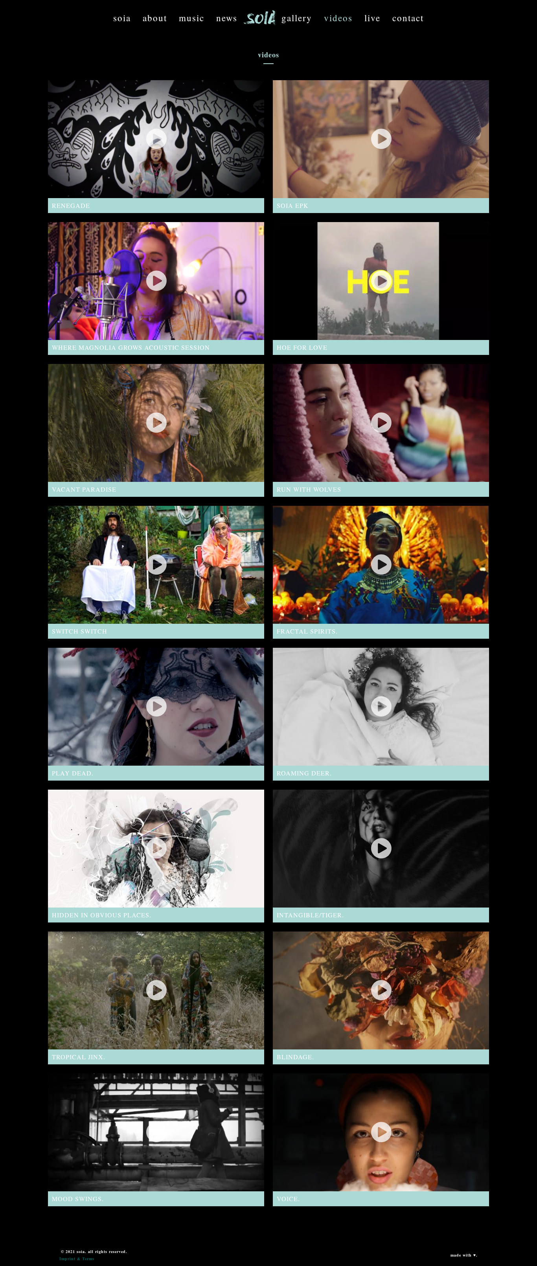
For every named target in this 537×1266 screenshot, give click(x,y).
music (191, 18)
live (372, 18)
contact (408, 18)
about (155, 18)
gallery (296, 18)
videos (338, 18)
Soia (122, 18)
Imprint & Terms (76, 1258)
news (226, 18)
